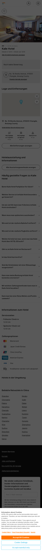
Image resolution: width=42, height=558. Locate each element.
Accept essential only (21, 548)
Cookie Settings (21, 542)
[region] (21, 533)
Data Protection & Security (20, 532)
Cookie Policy (6, 532)
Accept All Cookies (21, 537)
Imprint (33, 532)
